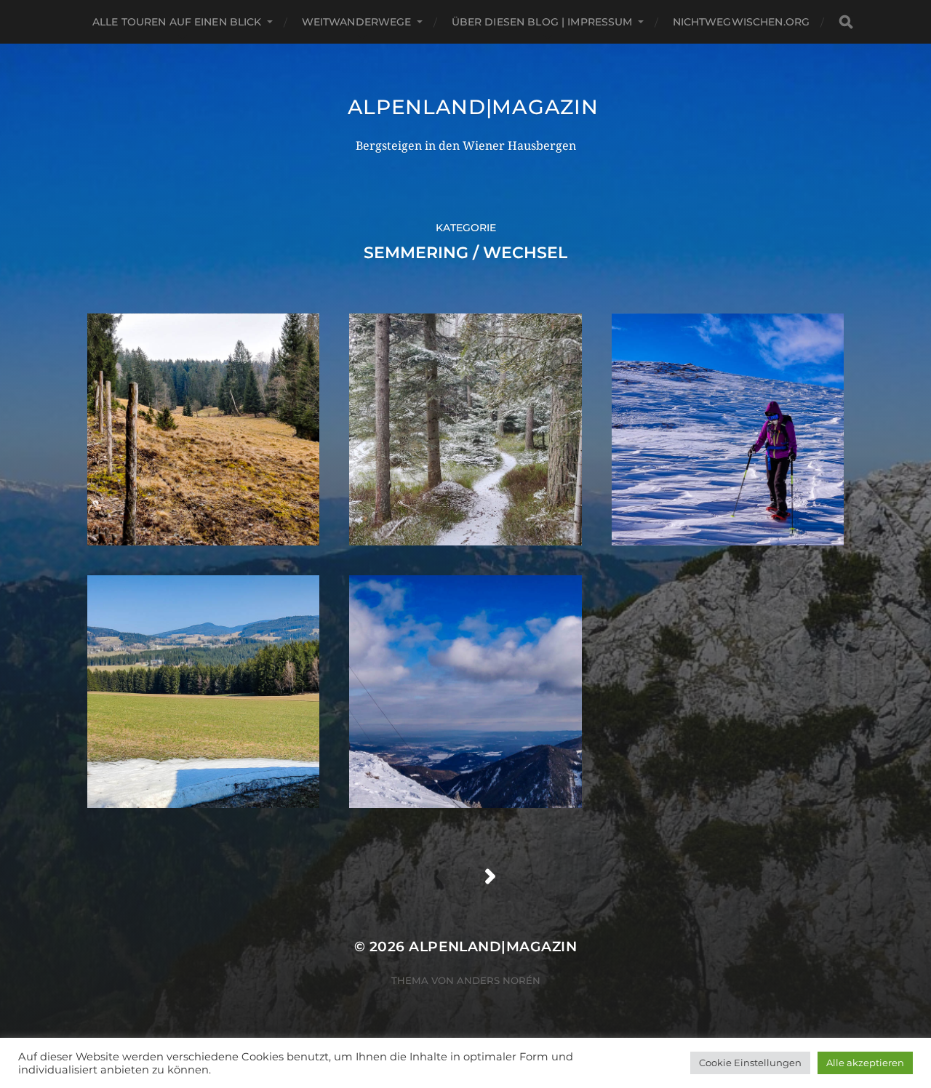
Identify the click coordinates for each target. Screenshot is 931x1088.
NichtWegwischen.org (741, 21)
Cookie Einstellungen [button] (750, 1062)
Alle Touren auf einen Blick (177, 21)
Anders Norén (498, 980)
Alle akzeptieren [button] (865, 1062)
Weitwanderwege (357, 21)
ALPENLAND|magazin (473, 107)
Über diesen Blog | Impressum (542, 21)
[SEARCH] (846, 22)
